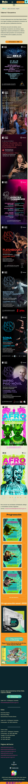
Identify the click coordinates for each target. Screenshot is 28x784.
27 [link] (12, 497)
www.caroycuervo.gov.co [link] (8, 757)
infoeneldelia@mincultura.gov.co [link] (10, 702)
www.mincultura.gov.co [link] (7, 747)
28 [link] (15, 497)
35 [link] (25, 497)
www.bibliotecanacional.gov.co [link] (9, 755)
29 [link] (18, 497)
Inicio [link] (5, 8)
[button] (14, 5)
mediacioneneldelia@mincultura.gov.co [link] (15, 508)
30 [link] (20, 497)
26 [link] (10, 497)
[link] (26, 1)
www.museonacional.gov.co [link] (8, 749)
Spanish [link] (18, 783)
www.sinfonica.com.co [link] (7, 753)
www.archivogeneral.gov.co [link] (8, 751)
